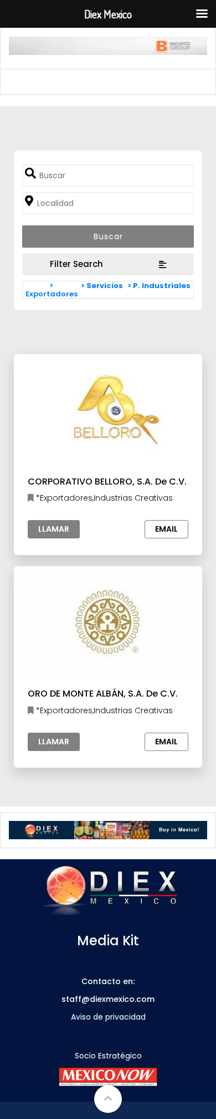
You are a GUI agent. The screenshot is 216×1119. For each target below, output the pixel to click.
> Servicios (102, 285)
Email (166, 529)
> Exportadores (51, 289)
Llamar (53, 529)
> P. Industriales (159, 285)
